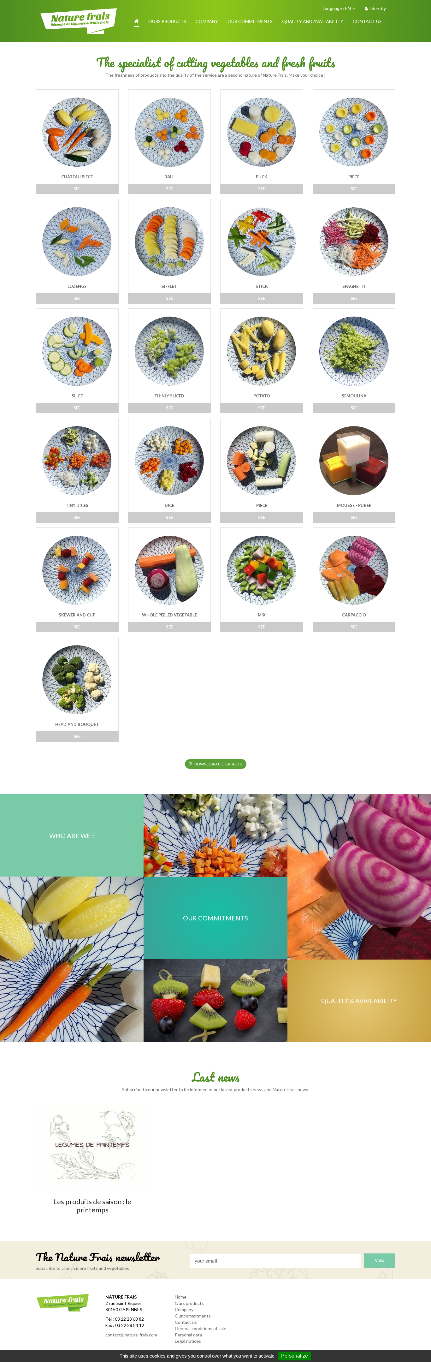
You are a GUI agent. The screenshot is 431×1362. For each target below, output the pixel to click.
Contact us (186, 1322)
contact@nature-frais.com (131, 1334)
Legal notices (188, 1341)
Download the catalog (218, 764)
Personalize (294, 1356)
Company (184, 1309)
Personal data (188, 1334)
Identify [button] (377, 8)
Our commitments (193, 1315)
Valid (379, 1260)
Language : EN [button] (337, 8)
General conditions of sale (200, 1328)
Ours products (189, 1303)
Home (180, 1297)
